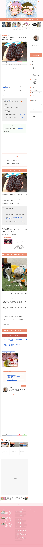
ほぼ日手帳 (18, 19)
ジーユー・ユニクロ (18, 519)
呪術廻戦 (25, 530)
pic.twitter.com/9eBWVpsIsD (9, 218)
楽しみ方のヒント (4, 35)
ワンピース (17, 530)
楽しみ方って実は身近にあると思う (14, 161)
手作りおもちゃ (18, 534)
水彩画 (26, 534)
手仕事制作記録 (11, 19)
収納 (33, 68)
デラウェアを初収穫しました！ (13, 160)
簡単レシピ (24, 537)
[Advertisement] (14, 76)
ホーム (4, 19)
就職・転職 (17, 533)
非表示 (16, 156)
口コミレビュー (34, 71)
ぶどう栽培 (34, 83)
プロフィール (37, 19)
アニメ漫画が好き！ (34, 90)
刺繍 (21, 530)
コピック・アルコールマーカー (20, 515)
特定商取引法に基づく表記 (35, 514)
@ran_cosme (5, 87)
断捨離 (23, 534)
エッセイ (33, 95)
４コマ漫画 (33, 87)
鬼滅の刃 (24, 538)
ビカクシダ (17, 523)
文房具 (34, 74)
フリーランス (22, 523)
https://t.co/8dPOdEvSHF (18, 217)
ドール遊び (17, 522)
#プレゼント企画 (7, 100)
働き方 (34, 67)
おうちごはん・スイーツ (35, 92)
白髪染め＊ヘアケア (36, 75)
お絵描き (25, 19)
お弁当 (24, 511)
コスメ (34, 76)
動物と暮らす (33, 100)
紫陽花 (17, 538)
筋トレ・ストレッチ (18, 537)
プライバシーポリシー (35, 511)
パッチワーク (22, 522)
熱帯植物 (31, 19)
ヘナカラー (22, 526)
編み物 (20, 538)
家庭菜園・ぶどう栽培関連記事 (13, 163)
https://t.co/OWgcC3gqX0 (20, 114)
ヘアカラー (17, 526)
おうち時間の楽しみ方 (19, 511)
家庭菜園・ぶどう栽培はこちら (14, 335)
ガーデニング (35, 82)
